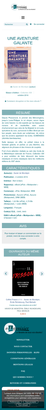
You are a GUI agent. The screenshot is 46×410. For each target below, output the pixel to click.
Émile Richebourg (32, 308)
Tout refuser (23, 405)
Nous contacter (23, 346)
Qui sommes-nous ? (23, 377)
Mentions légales (23, 364)
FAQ (23, 371)
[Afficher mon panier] (30, 24)
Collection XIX (26, 92)
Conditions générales (23, 358)
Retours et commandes (23, 383)
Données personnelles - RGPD (23, 352)
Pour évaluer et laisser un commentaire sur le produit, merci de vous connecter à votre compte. (23, 236)
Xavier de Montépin (21, 86)
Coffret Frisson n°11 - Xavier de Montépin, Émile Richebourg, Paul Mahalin (23, 300)
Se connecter (39, 24)
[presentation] (6, 273)
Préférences (15, 402)
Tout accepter (30, 402)
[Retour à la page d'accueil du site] (23, 7)
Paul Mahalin (23, 311)
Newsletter (23, 340)
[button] (18, 65)
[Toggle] (23, 17)
